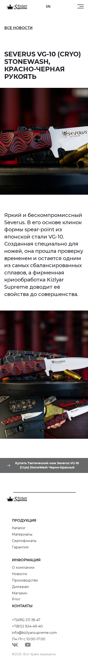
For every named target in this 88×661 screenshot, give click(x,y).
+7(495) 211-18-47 (26, 620)
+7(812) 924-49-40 (27, 626)
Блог (16, 599)
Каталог (19, 528)
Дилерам (20, 587)
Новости (19, 574)
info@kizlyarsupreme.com (34, 633)
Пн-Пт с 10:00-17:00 (28, 639)
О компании (23, 567)
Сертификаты (24, 541)
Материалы (22, 534)
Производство (25, 580)
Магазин (19, 593)
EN (48, 6)
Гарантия (20, 547)
